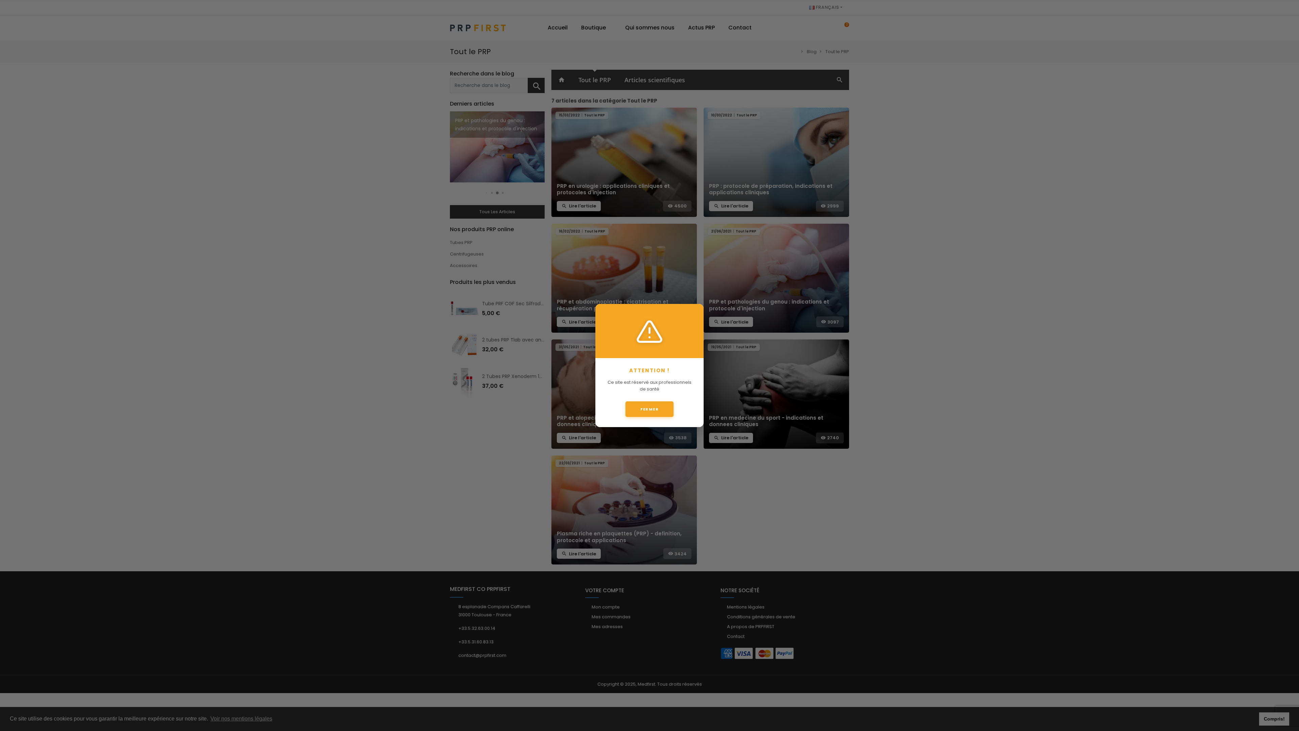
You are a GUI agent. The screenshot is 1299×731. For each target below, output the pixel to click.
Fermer (649, 409)
